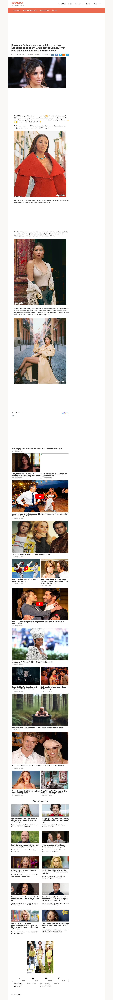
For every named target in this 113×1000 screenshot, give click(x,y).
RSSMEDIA (17, 2)
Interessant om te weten (30, 10)
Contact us (97, 4)
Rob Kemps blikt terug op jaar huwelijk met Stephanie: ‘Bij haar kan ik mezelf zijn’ (55, 820)
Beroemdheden (44, 10)
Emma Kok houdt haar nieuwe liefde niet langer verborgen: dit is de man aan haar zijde (24, 820)
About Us (88, 4)
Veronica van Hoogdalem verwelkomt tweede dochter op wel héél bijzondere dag (25, 898)
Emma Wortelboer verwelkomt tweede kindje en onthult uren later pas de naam (55, 925)
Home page (16, 10)
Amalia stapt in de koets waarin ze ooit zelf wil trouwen (23, 871)
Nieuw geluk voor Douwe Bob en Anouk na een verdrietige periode (54, 846)
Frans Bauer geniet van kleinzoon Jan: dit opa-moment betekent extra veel (25, 846)
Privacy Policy (61, 4)
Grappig (54, 10)
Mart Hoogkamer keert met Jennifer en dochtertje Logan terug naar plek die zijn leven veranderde (54, 898)
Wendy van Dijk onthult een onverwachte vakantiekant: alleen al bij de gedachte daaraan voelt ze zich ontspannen (24, 926)
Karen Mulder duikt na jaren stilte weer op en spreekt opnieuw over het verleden (55, 872)
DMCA (70, 4)
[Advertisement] (56, 27)
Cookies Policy (79, 4)
